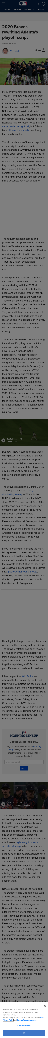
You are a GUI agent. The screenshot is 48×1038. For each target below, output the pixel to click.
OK (24, 1033)
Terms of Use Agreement (26, 1020)
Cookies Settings (24, 1025)
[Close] (45, 1006)
